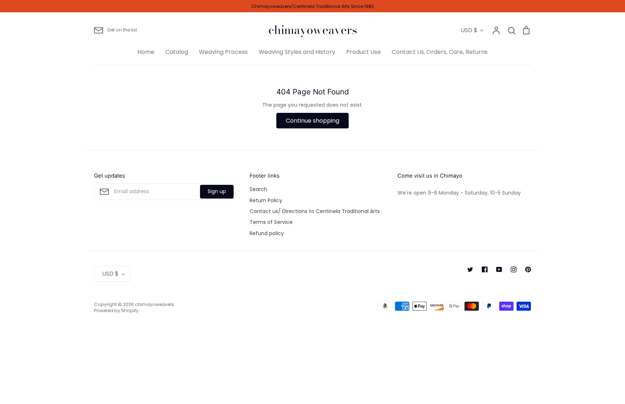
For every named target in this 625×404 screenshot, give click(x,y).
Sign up (217, 191)
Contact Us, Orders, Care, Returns (440, 52)
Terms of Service (271, 222)
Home (145, 52)
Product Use (363, 52)
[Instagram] (513, 269)
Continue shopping (312, 120)
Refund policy (267, 233)
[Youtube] (499, 269)
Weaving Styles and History (297, 52)
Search (258, 189)
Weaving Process (223, 52)
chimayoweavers (312, 30)
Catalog (176, 52)
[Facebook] (484, 269)
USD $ (469, 30)
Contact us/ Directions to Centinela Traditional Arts (315, 211)
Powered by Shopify (116, 310)
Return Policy (266, 200)
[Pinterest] (528, 269)
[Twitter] (470, 269)
